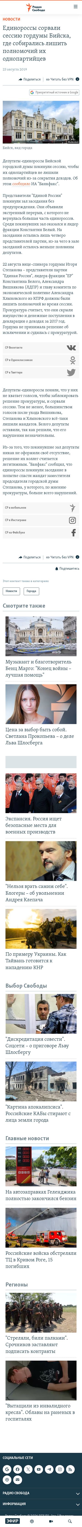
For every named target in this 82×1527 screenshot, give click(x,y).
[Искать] (70, 1521)
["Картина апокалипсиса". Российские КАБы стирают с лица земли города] (41, 1081)
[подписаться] (17, 1479)
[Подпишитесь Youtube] (38, 1469)
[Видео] (51, 1521)
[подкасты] (32, 1521)
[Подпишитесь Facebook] (17, 1469)
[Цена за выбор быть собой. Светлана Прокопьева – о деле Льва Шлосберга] (41, 704)
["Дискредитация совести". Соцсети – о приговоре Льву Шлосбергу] (41, 1014)
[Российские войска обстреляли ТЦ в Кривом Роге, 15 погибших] (41, 1228)
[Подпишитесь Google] (7, 1469)
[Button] (30, 80)
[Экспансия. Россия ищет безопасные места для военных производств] (41, 793)
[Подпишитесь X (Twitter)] (28, 1469)
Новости (11, 20)
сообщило (21, 184)
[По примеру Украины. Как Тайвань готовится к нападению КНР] (41, 929)
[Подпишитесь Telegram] (49, 1469)
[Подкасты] (7, 1479)
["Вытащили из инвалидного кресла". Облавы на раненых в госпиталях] (41, 1380)
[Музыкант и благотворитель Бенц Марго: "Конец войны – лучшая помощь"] (41, 636)
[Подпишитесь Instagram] (59, 1469)
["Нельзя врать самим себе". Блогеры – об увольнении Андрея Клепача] (41, 861)
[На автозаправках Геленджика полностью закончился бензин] (41, 1166)
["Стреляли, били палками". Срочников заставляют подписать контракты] (41, 1313)
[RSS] (70, 1469)
